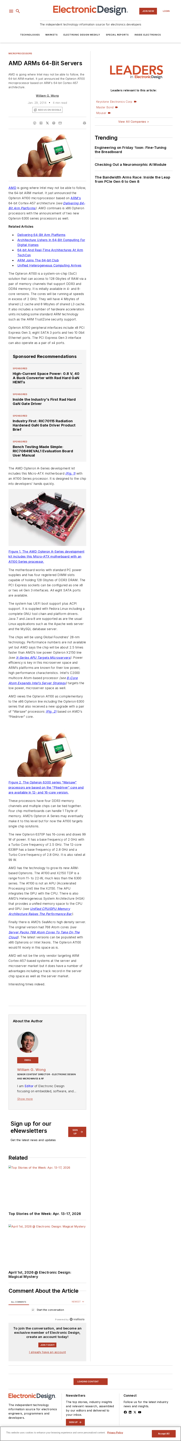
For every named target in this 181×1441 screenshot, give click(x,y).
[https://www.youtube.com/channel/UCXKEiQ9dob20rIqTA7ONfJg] (139, 1412)
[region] (47, 1311)
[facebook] (34, 123)
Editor (29, 1086)
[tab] (18, 1302)
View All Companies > (133, 121)
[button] (11, 11)
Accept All (163, 1433)
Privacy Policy (115, 1432)
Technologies (30, 34)
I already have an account (47, 1352)
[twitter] (47, 123)
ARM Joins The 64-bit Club (38, 260)
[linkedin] (41, 123)
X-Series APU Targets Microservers (43, 657)
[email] (60, 123)
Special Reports (117, 34)
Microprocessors (20, 53)
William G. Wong (47, 95)
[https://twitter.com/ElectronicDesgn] (135, 1412)
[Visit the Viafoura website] (76, 1319)
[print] (84, 123)
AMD (12, 188)
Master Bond (104, 107)
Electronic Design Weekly (81, 34)
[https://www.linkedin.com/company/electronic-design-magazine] (130, 1412)
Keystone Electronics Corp (114, 101)
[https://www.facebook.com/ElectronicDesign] (125, 1412)
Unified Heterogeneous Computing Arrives (49, 265)
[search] (18, 11)
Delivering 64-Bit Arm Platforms (41, 235)
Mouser (101, 113)
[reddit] (54, 123)
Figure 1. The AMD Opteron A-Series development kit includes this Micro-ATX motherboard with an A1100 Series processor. (46, 557)
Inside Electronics (148, 34)
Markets (51, 34)
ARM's (76, 198)
